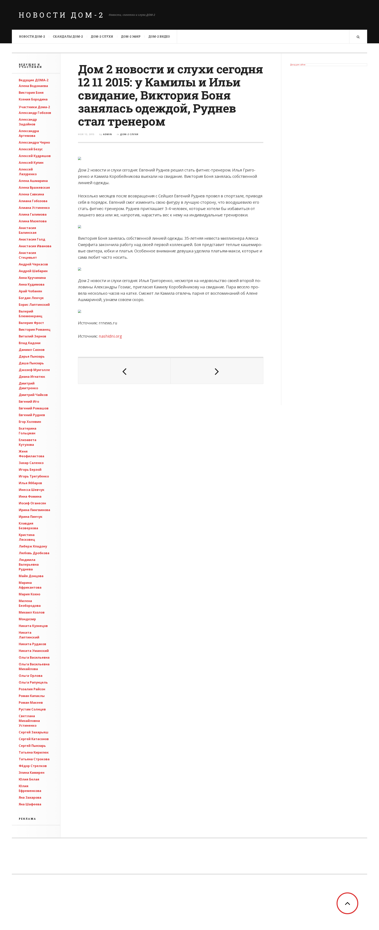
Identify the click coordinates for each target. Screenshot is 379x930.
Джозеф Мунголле (34, 370)
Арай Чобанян (30, 291)
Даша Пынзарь (31, 363)
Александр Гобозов (35, 113)
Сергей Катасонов (34, 739)
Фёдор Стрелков (33, 766)
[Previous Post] (124, 371)
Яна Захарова (30, 797)
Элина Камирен (31, 772)
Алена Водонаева (33, 86)
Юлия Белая (29, 779)
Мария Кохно (29, 594)
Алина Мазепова (33, 221)
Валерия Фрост (31, 323)
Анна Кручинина (32, 278)
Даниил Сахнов (32, 350)
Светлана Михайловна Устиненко (29, 721)
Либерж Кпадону (33, 546)
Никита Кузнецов (33, 626)
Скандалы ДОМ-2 (68, 36)
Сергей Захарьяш (33, 732)
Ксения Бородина (33, 99)
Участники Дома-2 (34, 107)
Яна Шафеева (30, 804)
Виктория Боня (31, 92)
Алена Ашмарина (33, 181)
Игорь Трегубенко (34, 476)
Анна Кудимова (31, 284)
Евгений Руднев (32, 415)
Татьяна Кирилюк (34, 752)
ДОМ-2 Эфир (131, 36)
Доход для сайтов (297, 65)
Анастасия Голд (32, 239)
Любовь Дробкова (34, 553)
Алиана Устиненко (34, 208)
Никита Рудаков (32, 644)
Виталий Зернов (32, 336)
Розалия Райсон (32, 689)
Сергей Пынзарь (32, 745)
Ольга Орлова (30, 675)
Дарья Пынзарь (32, 356)
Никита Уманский (34, 651)
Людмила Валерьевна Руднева (29, 564)
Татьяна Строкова (34, 759)
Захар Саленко (31, 463)
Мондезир (27, 619)
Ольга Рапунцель (33, 682)
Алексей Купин (31, 162)
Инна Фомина (30, 496)
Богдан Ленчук (31, 298)
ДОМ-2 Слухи (102, 36)
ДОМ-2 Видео (159, 36)
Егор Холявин (30, 422)
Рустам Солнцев (32, 709)
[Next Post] (217, 371)
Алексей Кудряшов (35, 156)
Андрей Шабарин (33, 271)
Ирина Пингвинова (34, 510)
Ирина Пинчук (30, 516)
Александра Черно (34, 142)
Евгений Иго (29, 401)
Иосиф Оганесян (32, 503)
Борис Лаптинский (34, 304)
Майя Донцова (31, 576)
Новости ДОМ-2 (62, 15)
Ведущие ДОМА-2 (33, 80)
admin (107, 134)
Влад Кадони (29, 343)
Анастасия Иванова (35, 246)
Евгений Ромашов (34, 408)
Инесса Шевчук (31, 490)
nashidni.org (110, 336)
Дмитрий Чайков (33, 395)
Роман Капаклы (32, 696)
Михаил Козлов (32, 612)
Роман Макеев (31, 702)
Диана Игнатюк (32, 376)
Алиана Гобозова (33, 201)
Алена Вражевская (34, 187)
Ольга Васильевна (34, 657)
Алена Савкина (31, 194)
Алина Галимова (33, 214)
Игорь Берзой (30, 469)
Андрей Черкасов (33, 264)
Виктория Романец (34, 329)
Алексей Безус (31, 149)
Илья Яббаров (30, 483)
